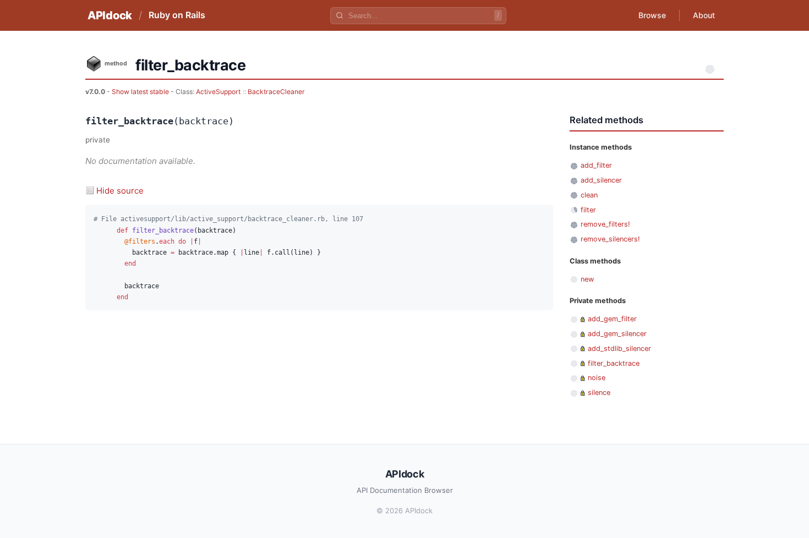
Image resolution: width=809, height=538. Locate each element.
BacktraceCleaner (276, 91)
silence (599, 392)
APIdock (110, 15)
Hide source (120, 190)
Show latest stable (141, 91)
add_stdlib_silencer (619, 348)
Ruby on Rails (177, 14)
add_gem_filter (612, 319)
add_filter (596, 165)
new (587, 279)
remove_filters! (605, 224)
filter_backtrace (613, 363)
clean (589, 195)
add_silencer (601, 180)
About (704, 15)
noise (596, 378)
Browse (652, 15)
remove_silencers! (610, 239)
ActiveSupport (218, 91)
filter (588, 210)
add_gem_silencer (617, 334)
